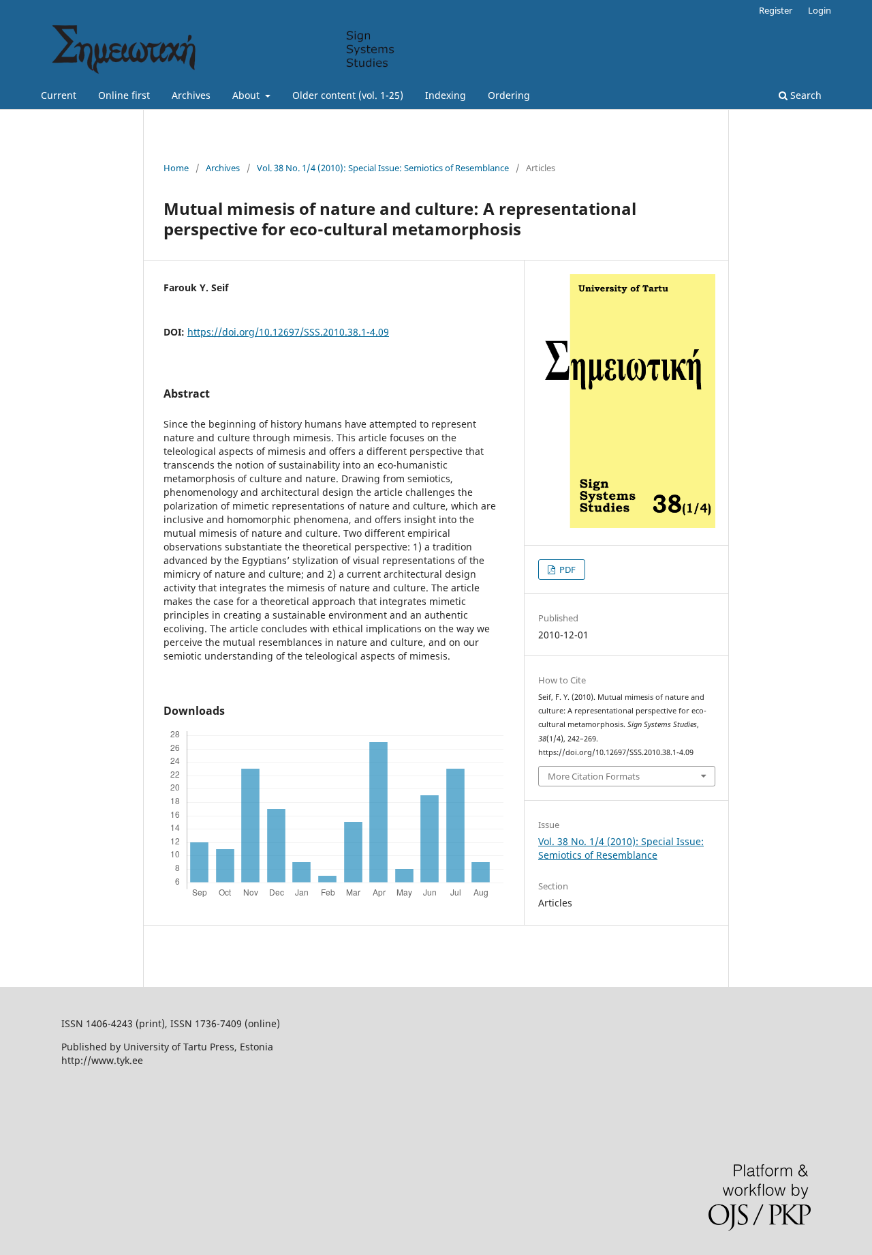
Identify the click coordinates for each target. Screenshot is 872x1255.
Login (819, 10)
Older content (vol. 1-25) (347, 95)
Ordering (509, 95)
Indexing (445, 95)
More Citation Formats (594, 776)
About (247, 95)
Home (176, 168)
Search (805, 95)
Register (775, 10)
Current (58, 95)
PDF (566, 569)
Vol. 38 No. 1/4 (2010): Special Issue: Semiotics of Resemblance (383, 168)
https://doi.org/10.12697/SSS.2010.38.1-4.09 (288, 331)
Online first (124, 95)
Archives (191, 95)
